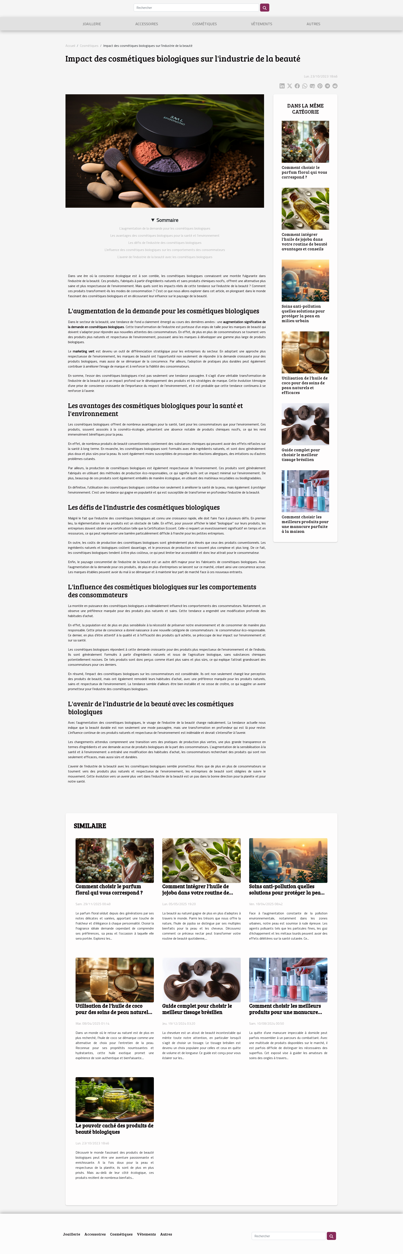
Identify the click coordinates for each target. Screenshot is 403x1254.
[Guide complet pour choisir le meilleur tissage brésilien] (305, 423)
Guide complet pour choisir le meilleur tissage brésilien (301, 454)
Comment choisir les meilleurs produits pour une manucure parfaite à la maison (305, 524)
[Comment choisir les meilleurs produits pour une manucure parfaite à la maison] (305, 490)
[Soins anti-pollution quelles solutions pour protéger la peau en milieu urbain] (305, 280)
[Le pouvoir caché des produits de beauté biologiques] (115, 1099)
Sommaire (167, 220)
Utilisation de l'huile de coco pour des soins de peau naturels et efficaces (305, 385)
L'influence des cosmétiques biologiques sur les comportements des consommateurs (165, 249)
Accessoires (146, 24)
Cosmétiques (204, 24)
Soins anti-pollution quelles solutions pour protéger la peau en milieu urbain (303, 313)
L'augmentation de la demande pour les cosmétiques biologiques (164, 228)
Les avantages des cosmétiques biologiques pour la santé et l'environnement (165, 235)
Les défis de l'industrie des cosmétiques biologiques (165, 242)
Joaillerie (92, 24)
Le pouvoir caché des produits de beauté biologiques (114, 1128)
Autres (313, 24)
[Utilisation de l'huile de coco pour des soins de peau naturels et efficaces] (305, 352)
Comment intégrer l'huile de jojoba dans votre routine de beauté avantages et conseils (304, 241)
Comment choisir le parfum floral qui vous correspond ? (304, 172)
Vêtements (261, 24)
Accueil (70, 45)
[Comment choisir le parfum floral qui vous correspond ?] (305, 141)
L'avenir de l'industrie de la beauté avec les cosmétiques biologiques (164, 256)
